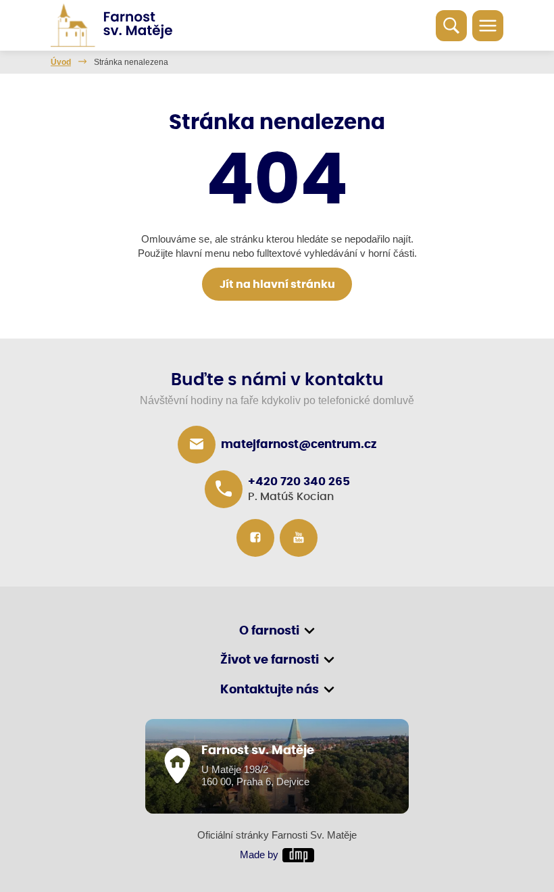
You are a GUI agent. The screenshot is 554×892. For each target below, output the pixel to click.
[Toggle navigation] (487, 25)
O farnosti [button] (269, 631)
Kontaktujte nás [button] (269, 690)
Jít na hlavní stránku (277, 284)
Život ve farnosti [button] (269, 660)
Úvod (61, 62)
